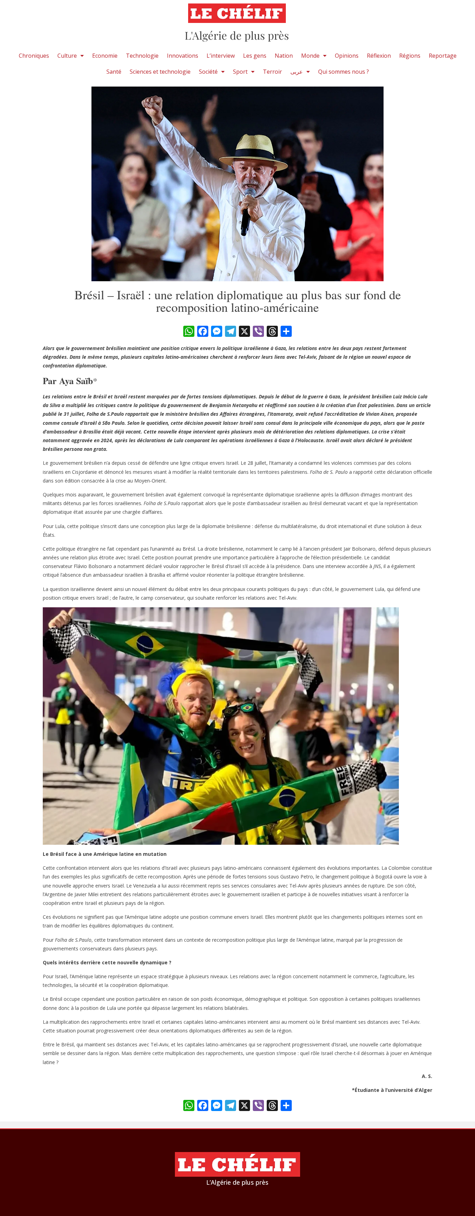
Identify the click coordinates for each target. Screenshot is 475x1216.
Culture (67, 55)
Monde (310, 55)
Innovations (182, 55)
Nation (284, 55)
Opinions (347, 55)
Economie (105, 55)
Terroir (272, 71)
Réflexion (379, 55)
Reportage (443, 55)
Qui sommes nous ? (343, 71)
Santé (113, 71)
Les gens (254, 55)
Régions (409, 55)
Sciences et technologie (160, 71)
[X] (244, 332)
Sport (240, 71)
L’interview (221, 55)
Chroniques (34, 55)
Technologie (142, 55)
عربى (296, 71)
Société (208, 71)
